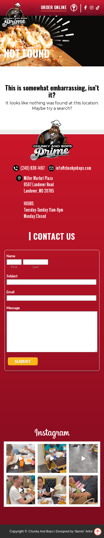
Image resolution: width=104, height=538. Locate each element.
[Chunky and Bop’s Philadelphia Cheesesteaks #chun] (83, 489)
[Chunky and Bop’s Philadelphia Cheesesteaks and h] (20, 458)
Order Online (54, 7)
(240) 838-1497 (32, 168)
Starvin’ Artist (83, 531)
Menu (73, 8)
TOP (97, 531)
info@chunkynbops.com (73, 168)
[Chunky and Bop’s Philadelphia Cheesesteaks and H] (52, 458)
